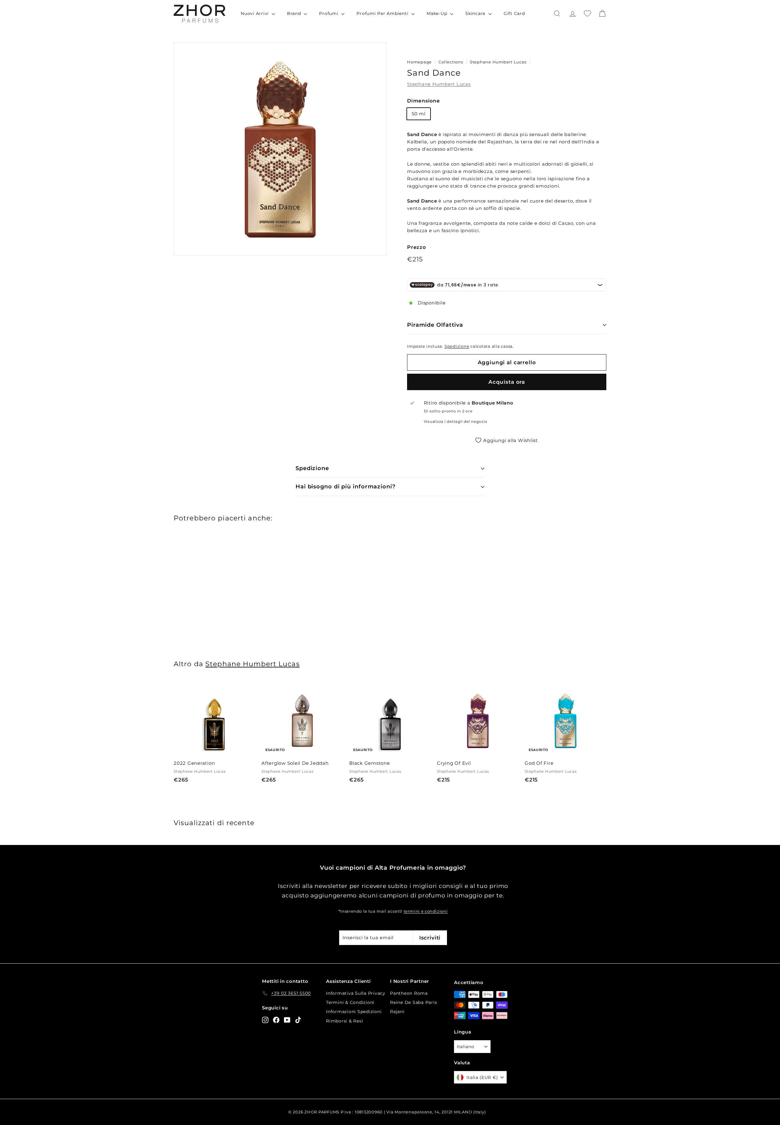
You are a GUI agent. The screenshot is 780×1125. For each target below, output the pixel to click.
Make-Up (437, 13)
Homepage (419, 62)
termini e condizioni (426, 911)
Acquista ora (506, 382)
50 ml (419, 114)
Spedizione (457, 346)
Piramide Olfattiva (435, 325)
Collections (451, 62)
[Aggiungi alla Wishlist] (252, 709)
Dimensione (423, 101)
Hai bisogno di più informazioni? (345, 486)
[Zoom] (280, 149)
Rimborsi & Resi (344, 1021)
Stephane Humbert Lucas (498, 62)
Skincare (476, 13)
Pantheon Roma (409, 993)
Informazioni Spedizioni (353, 1011)
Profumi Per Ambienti (383, 13)
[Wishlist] (587, 13)
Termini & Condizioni (350, 1002)
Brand (295, 13)
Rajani (397, 1011)
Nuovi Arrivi (255, 13)
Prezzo (416, 247)
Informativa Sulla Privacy (355, 993)
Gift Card (514, 13)
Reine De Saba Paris (413, 1002)
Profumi (329, 13)
